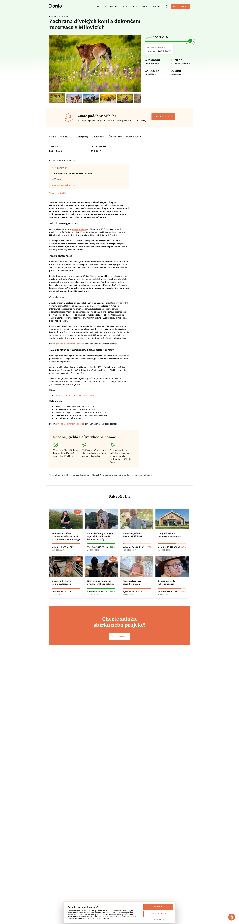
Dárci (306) (82, 136)
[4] (108, 98)
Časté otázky (115, 136)
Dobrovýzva (98, 136)
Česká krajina (79, 229)
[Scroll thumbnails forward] (138, 98)
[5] (125, 98)
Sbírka (52, 136)
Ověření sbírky (133, 136)
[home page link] (55, 6)
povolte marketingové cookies (70, 344)
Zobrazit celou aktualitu (63, 185)
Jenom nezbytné (158, 914)
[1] (57, 98)
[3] (91, 98)
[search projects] (167, 6)
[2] (74, 98)
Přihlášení (158, 6)
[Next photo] (138, 64)
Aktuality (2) (66, 136)
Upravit (157, 920)
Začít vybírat (180, 6)
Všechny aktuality (57, 193)
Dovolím (158, 907)
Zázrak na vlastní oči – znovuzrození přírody (75, 395)
